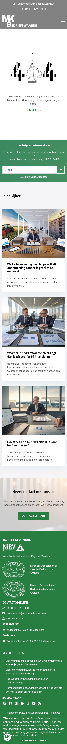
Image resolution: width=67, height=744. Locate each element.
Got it (43, 740)
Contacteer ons (33, 515)
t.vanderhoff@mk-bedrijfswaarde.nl (26, 613)
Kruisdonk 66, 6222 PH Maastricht (25, 629)
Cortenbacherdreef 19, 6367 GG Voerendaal (31, 641)
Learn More (28, 740)
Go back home (33, 110)
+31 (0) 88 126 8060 (18, 608)
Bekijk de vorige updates (33, 176)
